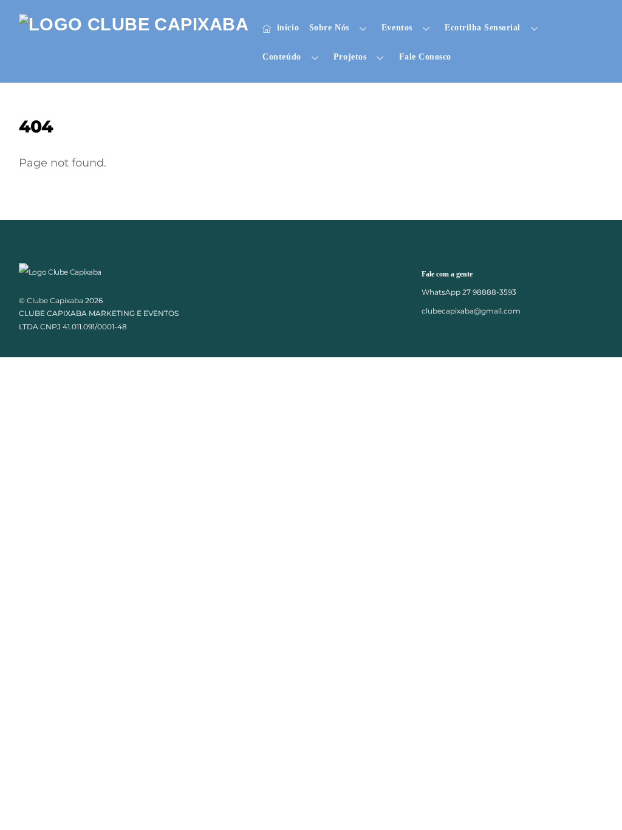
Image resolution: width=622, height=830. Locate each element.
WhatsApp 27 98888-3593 (469, 292)
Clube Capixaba (55, 300)
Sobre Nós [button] (329, 27)
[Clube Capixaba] (133, 24)
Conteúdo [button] (281, 56)
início (286, 27)
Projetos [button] (349, 56)
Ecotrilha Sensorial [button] (483, 27)
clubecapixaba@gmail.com (471, 310)
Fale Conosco (425, 56)
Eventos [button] (396, 27)
